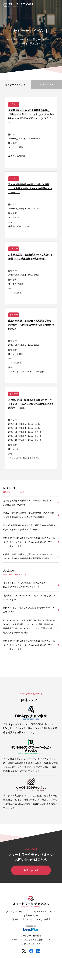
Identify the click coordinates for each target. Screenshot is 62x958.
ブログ (29, 911)
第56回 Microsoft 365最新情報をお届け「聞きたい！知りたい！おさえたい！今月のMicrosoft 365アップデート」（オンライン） (29, 542)
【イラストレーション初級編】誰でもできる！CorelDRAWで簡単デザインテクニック (25, 585)
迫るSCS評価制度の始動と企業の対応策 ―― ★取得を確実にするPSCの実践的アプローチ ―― (29, 527)
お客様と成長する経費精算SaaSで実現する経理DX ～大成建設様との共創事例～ (28, 502)
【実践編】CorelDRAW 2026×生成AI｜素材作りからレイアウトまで (29, 597)
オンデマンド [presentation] (46, 84)
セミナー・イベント (43, 911)
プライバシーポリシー (36, 919)
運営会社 (16, 919)
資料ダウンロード (14, 911)
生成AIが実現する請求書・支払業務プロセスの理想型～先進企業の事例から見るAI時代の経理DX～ (28, 515)
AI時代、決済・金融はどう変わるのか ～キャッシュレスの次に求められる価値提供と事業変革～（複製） (29, 556)
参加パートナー (31, 915)
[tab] (15, 84)
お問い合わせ (31, 870)
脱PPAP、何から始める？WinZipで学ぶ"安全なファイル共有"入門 (28, 610)
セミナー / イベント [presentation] (15, 84)
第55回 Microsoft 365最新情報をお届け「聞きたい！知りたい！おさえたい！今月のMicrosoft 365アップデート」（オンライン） (29, 645)
